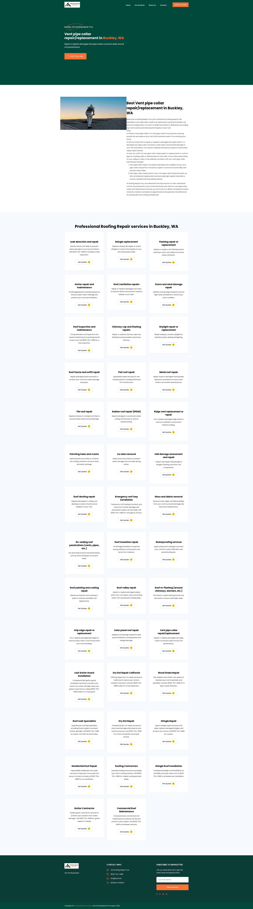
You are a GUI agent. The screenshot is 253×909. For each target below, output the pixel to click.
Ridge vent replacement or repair (168, 413)
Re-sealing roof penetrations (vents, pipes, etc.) (84, 545)
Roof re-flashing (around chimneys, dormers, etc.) (168, 589)
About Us (152, 5)
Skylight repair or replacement (168, 328)
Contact (163, 5)
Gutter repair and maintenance (84, 286)
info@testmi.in (116, 878)
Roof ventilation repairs (126, 284)
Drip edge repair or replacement (84, 632)
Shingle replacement (126, 241)
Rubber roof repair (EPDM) (126, 411)
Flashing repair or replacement (168, 243)
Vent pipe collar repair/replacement (169, 632)
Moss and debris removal (169, 496)
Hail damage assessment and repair (169, 456)
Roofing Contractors (126, 766)
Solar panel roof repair (126, 630)
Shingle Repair (169, 721)
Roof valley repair (126, 587)
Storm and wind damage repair (168, 286)
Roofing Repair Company (83, 906)
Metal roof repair (168, 372)
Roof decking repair (84, 496)
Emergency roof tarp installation (126, 498)
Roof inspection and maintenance (84, 328)
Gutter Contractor (84, 808)
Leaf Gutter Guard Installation (84, 674)
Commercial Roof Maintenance (126, 810)
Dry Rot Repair (126, 721)
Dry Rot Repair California (126, 672)
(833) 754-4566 (180, 5)
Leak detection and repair (84, 241)
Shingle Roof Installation (168, 766)
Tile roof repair (84, 411)
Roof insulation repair (126, 542)
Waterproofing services (169, 542)
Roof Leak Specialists (84, 721)
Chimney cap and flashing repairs (126, 328)
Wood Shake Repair (168, 672)
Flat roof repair (126, 372)
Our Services (140, 5)
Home (128, 5)
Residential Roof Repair (84, 766)
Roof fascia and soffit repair (84, 372)
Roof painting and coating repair (84, 589)
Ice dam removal (126, 454)
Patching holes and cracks (84, 454)
